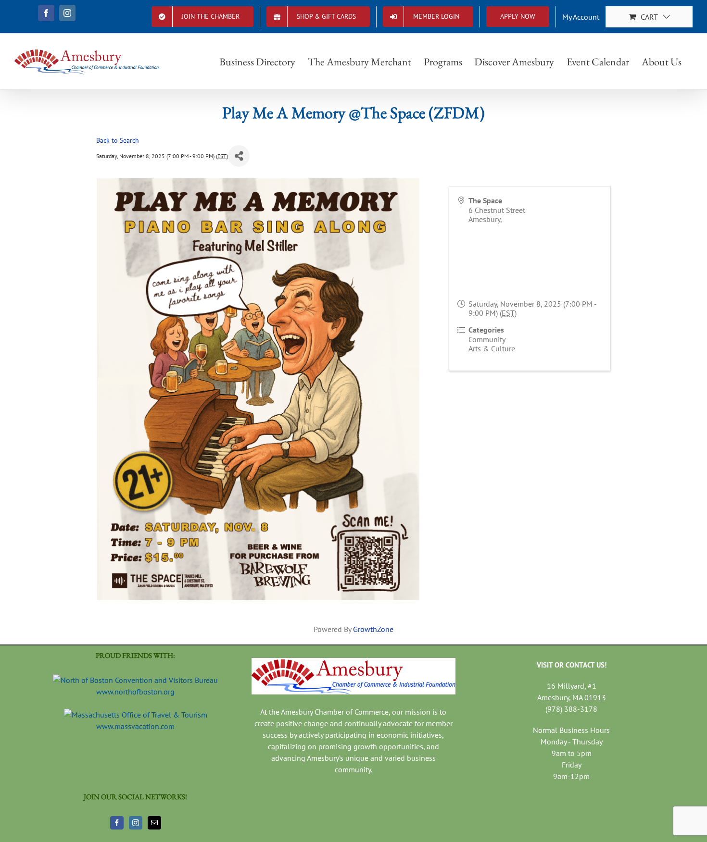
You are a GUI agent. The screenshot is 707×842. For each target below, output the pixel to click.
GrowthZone (373, 629)
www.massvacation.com (135, 726)
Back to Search (117, 140)
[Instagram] (135, 823)
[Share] (239, 156)
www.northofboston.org (135, 691)
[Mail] (154, 823)
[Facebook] (117, 823)
